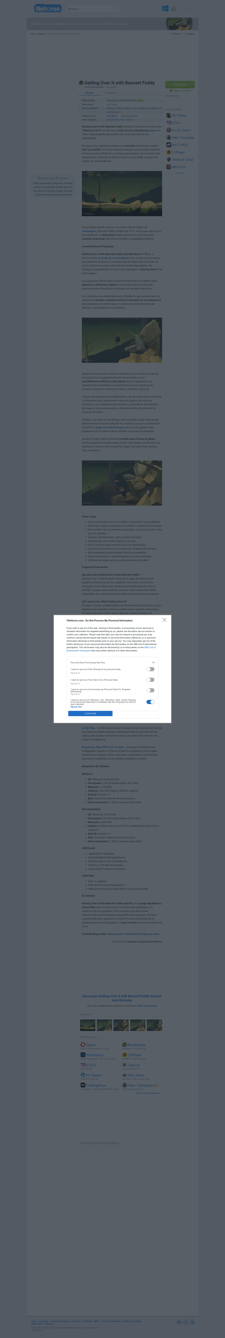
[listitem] (112, 662)
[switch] (150, 669)
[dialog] (112, 669)
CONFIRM (90, 713)
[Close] (165, 621)
